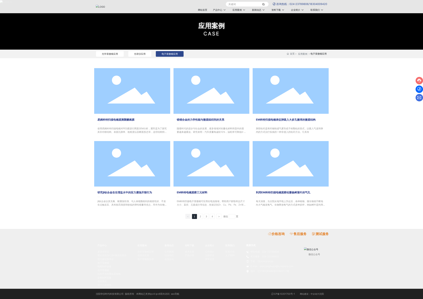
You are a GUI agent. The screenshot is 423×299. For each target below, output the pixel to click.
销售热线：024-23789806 (264, 251)
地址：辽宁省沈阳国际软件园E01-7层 (269, 271)
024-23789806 (298, 4)
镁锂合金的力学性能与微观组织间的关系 (200, 119)
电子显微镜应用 (170, 53)
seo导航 (175, 293)
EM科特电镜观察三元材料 (192, 192)
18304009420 (318, 4)
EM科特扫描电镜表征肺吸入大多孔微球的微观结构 (286, 119)
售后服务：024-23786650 (264, 256)
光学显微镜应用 (110, 53)
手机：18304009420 (261, 261)
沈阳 (321, 293)
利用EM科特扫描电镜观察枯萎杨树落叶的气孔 (283, 192)
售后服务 (300, 234)
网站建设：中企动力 (309, 294)
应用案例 (211, 25)
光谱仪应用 (140, 53)
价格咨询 (278, 234)
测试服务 (322, 234)
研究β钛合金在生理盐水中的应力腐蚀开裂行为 (124, 192)
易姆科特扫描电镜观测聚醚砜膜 (116, 119)
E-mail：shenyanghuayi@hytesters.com (271, 266)
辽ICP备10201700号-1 (283, 293)
